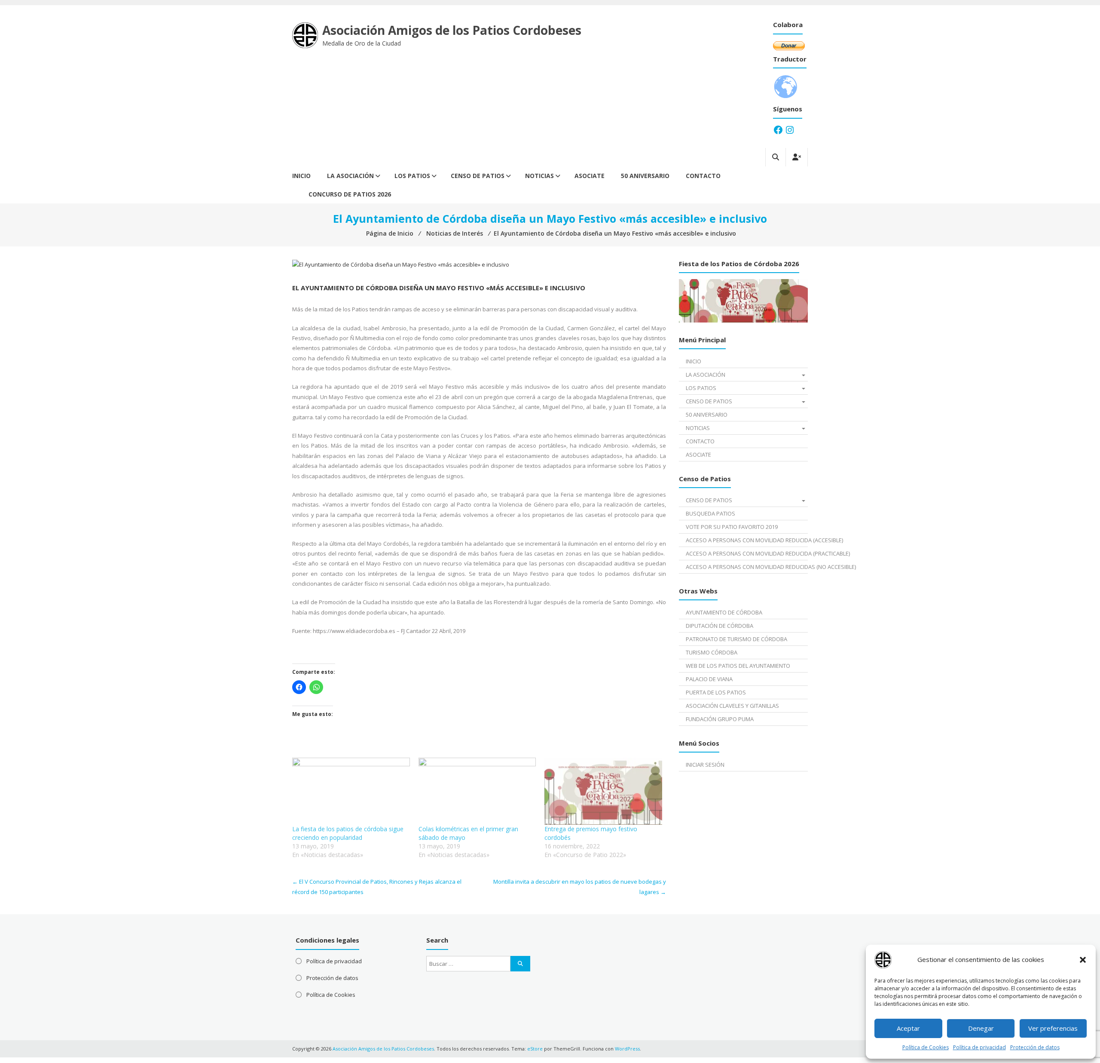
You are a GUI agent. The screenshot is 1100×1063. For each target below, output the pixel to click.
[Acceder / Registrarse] (796, 157)
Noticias (539, 176)
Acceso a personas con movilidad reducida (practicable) (746, 553)
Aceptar (908, 1028)
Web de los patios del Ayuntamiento (738, 666)
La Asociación (350, 176)
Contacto (703, 176)
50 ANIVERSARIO (645, 176)
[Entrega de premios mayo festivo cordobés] (603, 791)
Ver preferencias (1053, 1028)
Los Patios (412, 176)
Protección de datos (1035, 1047)
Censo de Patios (477, 176)
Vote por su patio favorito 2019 (732, 527)
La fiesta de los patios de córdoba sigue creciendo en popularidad (347, 833)
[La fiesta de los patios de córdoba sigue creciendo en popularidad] (351, 791)
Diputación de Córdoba (719, 626)
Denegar (981, 1028)
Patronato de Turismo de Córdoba (736, 639)
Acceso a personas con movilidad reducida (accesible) (746, 540)
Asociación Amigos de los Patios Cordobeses (451, 30)
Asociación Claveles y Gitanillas (732, 706)
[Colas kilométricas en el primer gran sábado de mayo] (477, 791)
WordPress (627, 1048)
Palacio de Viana (709, 679)
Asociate (589, 176)
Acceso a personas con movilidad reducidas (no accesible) (746, 567)
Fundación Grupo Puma (720, 719)
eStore (535, 1048)
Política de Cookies (925, 1047)
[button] (1083, 959)
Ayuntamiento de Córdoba (724, 612)
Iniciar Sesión (705, 764)
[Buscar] (520, 963)
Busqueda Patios (710, 513)
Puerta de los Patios (716, 692)
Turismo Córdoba (711, 652)
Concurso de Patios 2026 (350, 194)
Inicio (301, 176)
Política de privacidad (979, 1047)
